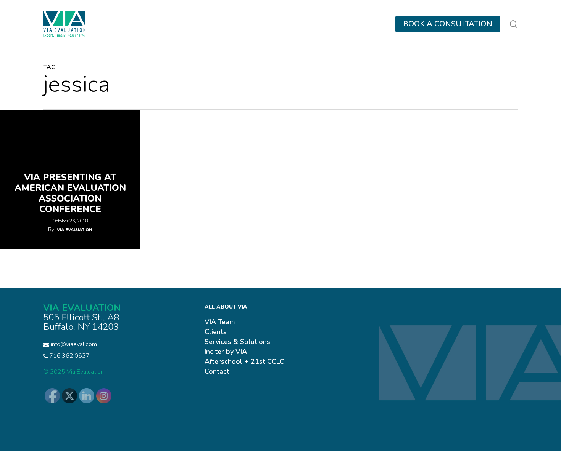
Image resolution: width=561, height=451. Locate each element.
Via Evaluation (74, 230)
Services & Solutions (237, 341)
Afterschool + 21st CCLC (244, 361)
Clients (216, 331)
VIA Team (220, 321)
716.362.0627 (69, 356)
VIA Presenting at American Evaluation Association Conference (70, 193)
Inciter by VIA (226, 351)
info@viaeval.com (74, 344)
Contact (217, 371)
